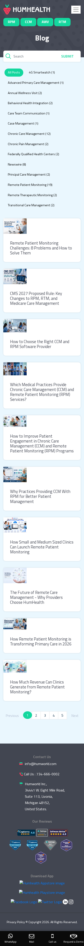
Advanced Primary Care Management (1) (36, 82)
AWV (45, 21)
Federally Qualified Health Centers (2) (33, 154)
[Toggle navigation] (76, 10)
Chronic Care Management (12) (29, 133)
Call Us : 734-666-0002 (42, 774)
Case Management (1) (23, 123)
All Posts (14, 72)
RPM (11, 21)
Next (75, 715)
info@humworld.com (40, 763)
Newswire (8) (17, 164)
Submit (67, 56)
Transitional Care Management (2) (31, 205)
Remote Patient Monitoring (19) (30, 184)
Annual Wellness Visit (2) (25, 92)
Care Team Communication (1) (29, 113)
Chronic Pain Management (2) (28, 144)
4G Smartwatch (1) (42, 72)
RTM (62, 21)
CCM (28, 21)
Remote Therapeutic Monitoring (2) (32, 195)
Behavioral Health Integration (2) (30, 103)
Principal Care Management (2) (29, 174)
